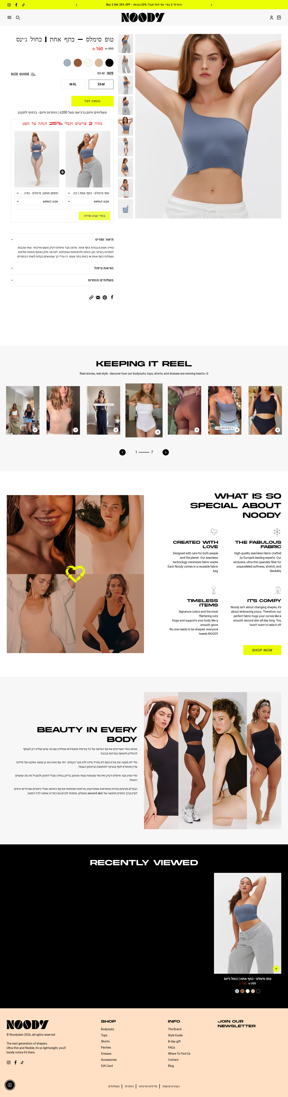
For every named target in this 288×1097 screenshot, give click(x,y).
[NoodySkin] (143, 17)
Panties (106, 1047)
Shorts (105, 1041)
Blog (171, 1066)
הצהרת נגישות (171, 1086)
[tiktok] (23, 5)
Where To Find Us (179, 1053)
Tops (104, 1035)
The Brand (175, 1029)
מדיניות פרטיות (148, 1086)
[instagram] (9, 5)
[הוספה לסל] (276, 968)
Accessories (109, 1060)
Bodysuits (107, 1029)
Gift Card (107, 1066)
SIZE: (110, 73)
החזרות (129, 1086)
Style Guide (175, 1035)
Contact (173, 1060)
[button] (91, 297)
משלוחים (114, 1086)
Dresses (106, 1053)
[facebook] (16, 5)
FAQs (171, 1047)
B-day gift (174, 1041)
